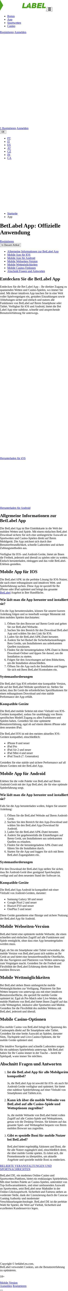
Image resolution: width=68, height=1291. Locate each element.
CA (9, 158)
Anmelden (20, 32)
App (9, 19)
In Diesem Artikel (10, 245)
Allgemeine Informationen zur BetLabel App (33, 251)
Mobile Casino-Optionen (21, 267)
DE (3, 132)
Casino (11, 26)
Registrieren (7, 32)
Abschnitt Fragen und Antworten (26, 271)
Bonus (11, 16)
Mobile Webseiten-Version (22, 261)
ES (9, 144)
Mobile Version (9, 1282)
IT (8, 141)
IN (8, 154)
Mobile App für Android (21, 258)
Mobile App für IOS (18, 254)
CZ (9, 151)
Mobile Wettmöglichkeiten (22, 264)
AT (9, 148)
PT (9, 138)
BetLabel (5, 592)
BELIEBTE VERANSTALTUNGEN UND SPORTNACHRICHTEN (26, 1167)
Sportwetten (14, 22)
